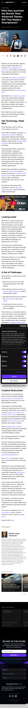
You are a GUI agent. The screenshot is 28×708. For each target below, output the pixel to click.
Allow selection (14, 380)
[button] (14, 670)
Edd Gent (25, 590)
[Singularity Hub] (10, 2)
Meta (10, 189)
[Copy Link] (25, 55)
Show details (20, 372)
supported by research (14, 426)
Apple (3, 189)
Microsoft (19, 187)
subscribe (24, 2)
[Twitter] (13, 696)
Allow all (14, 376)
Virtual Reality (5, 527)
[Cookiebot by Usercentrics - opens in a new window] (20, 326)
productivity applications (9, 454)
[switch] (24, 356)
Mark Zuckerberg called (17, 96)
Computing (5, 8)
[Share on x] (7, 55)
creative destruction (14, 421)
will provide (21, 472)
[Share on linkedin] (14, 55)
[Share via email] (21, 55)
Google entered (13, 171)
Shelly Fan (5, 590)
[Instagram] (16, 696)
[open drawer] (2, 2)
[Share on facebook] (10, 55)
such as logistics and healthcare (12, 398)
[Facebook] (10, 696)
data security (10, 299)
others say (7, 458)
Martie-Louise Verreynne (6, 27)
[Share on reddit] (17, 55)
